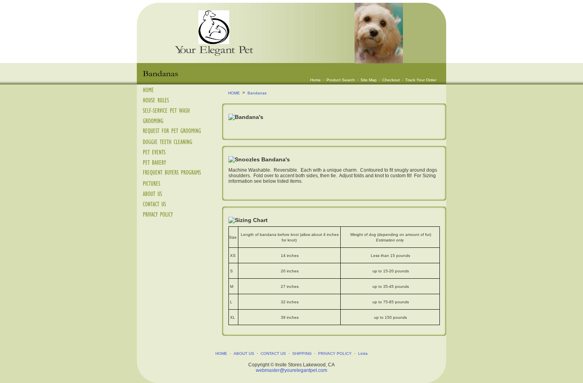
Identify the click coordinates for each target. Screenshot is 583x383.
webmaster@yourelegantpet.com (291, 370)
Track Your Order (420, 80)
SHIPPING (302, 353)
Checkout (391, 80)
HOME (234, 93)
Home (315, 80)
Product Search (340, 80)
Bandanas (257, 93)
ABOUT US (244, 353)
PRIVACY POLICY (335, 353)
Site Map (369, 80)
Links (363, 353)
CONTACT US (273, 353)
